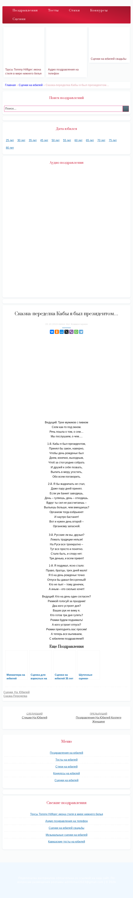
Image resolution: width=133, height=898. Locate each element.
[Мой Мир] (62, 332)
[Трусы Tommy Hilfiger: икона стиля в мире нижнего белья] (23, 47)
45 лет (44, 140)
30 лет (21, 140)
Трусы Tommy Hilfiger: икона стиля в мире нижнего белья (66, 814)
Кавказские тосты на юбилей (66, 841)
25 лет (10, 140)
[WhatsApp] (76, 332)
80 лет (10, 147)
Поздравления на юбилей (66, 752)
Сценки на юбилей (31, 85)
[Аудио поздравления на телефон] (66, 47)
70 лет (101, 140)
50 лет (56, 140)
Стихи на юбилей (66, 766)
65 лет (90, 140)
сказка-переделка (15, 696)
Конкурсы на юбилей (66, 773)
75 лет (113, 140)
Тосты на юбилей (66, 759)
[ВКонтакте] (52, 332)
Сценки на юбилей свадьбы (108, 58)
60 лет (78, 140)
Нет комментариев (77, 324)
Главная (10, 85)
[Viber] (71, 332)
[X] (66, 332)
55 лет (67, 140)
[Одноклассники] (57, 332)
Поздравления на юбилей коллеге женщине (98, 717)
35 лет (33, 140)
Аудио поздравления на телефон (66, 821)
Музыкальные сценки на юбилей (66, 834)
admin (61, 324)
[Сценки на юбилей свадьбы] (109, 41)
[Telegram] (81, 332)
